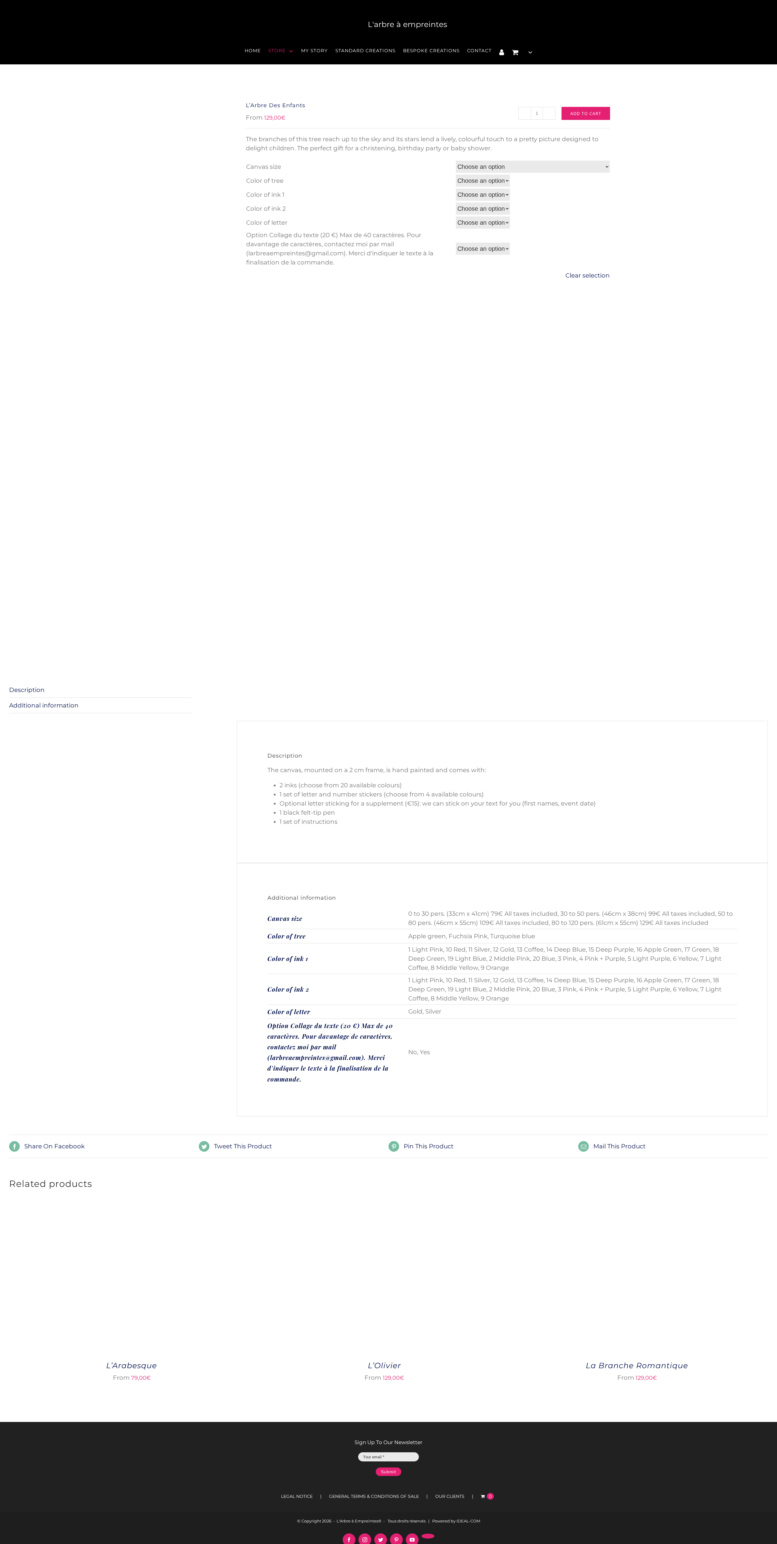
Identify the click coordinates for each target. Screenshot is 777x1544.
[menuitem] (256, 52)
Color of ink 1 (265, 194)
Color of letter (266, 222)
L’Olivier (384, 1365)
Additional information (44, 705)
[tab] (100, 690)
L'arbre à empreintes (407, 24)
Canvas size (263, 166)
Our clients (449, 1496)
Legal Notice (297, 1496)
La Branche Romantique (637, 1365)
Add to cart (585, 113)
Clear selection (587, 275)
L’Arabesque (131, 1365)
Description (27, 690)
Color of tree (264, 180)
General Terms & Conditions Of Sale (374, 1496)
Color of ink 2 (266, 208)
